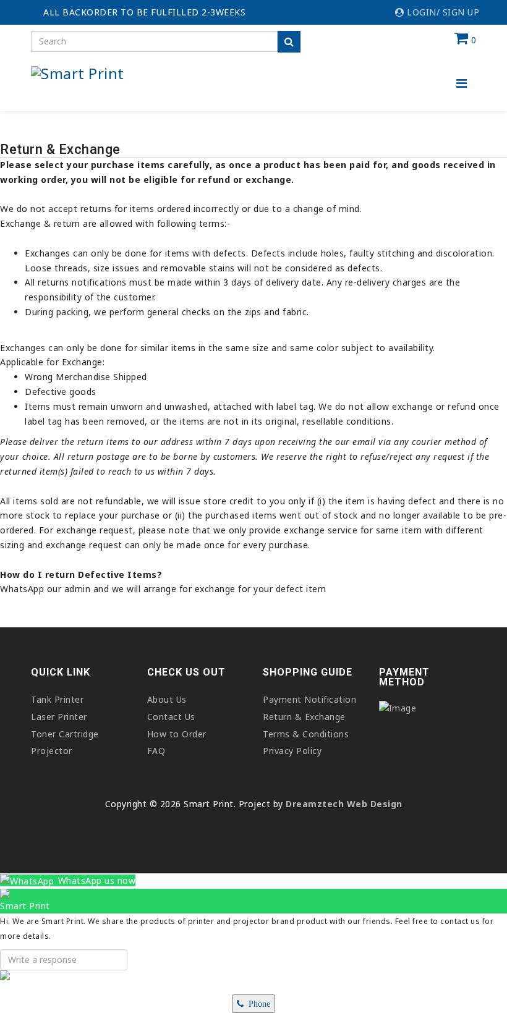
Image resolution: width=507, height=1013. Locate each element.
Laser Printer (59, 717)
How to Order (177, 734)
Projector (51, 751)
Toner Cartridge (65, 734)
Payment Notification (309, 699)
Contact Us (171, 717)
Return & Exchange (304, 717)
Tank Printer (57, 699)
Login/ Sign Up (441, 12)
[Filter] (289, 42)
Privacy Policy (292, 751)
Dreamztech (315, 804)
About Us (167, 699)
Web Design (373, 804)
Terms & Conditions (306, 734)
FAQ (156, 751)
